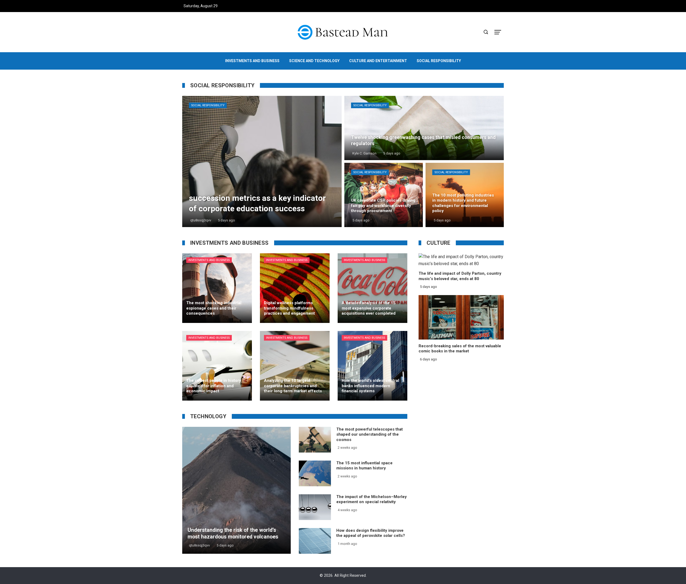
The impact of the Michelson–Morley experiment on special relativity (371, 499)
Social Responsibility (208, 105)
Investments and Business (209, 260)
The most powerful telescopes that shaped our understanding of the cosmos (369, 434)
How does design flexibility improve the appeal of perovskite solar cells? (370, 533)
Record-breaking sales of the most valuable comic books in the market (460, 349)
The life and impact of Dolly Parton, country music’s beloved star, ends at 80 (460, 276)
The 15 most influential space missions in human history (364, 466)
